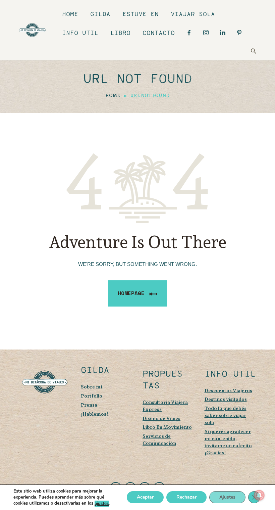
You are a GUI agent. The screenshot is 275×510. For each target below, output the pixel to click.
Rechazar (186, 497)
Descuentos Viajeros (228, 390)
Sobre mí (91, 386)
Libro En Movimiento (167, 427)
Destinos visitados (226, 399)
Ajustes (227, 497)
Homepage (131, 293)
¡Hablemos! (94, 414)
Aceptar (145, 497)
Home (112, 95)
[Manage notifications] (259, 495)
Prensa (89, 405)
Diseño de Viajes (161, 418)
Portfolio (91, 396)
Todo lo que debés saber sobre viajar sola (225, 415)
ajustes (102, 504)
